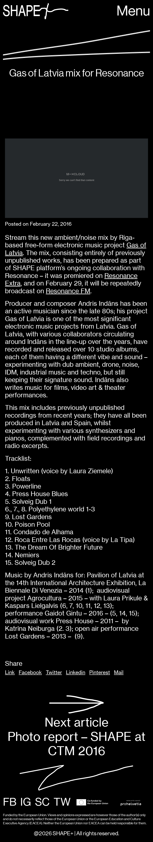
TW (62, 802)
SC (42, 802)
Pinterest (99, 672)
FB (9, 802)
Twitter (54, 672)
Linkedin (75, 672)
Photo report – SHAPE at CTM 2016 (76, 736)
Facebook (30, 672)
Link (10, 672)
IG (25, 802)
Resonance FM (68, 291)
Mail (119, 672)
